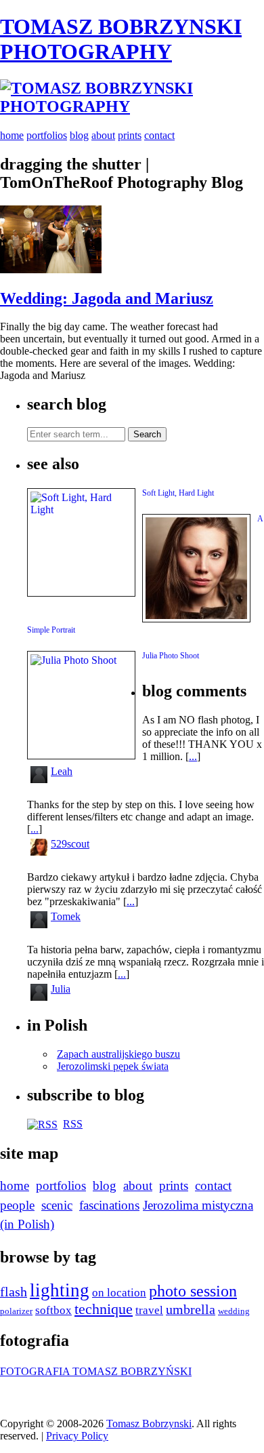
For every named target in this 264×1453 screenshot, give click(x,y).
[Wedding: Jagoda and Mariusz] (51, 269)
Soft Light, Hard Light (178, 493)
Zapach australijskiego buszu (118, 1054)
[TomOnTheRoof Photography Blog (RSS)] (42, 1124)
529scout (70, 844)
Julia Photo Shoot (170, 655)
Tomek (66, 916)
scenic (56, 1205)
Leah (61, 771)
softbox (53, 1310)
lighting (59, 1290)
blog (79, 135)
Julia (60, 989)
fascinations (109, 1205)
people (17, 1205)
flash (13, 1292)
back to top (34, 1396)
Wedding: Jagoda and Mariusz (106, 298)
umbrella (190, 1309)
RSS (73, 1124)
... (193, 756)
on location (119, 1292)
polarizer (16, 1311)
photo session (193, 1291)
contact (159, 135)
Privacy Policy (77, 1435)
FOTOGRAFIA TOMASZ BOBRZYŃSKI (96, 1371)
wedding (234, 1311)
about (103, 135)
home (12, 135)
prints (129, 135)
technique (103, 1309)
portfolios (46, 135)
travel (149, 1310)
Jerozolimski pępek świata (113, 1066)
